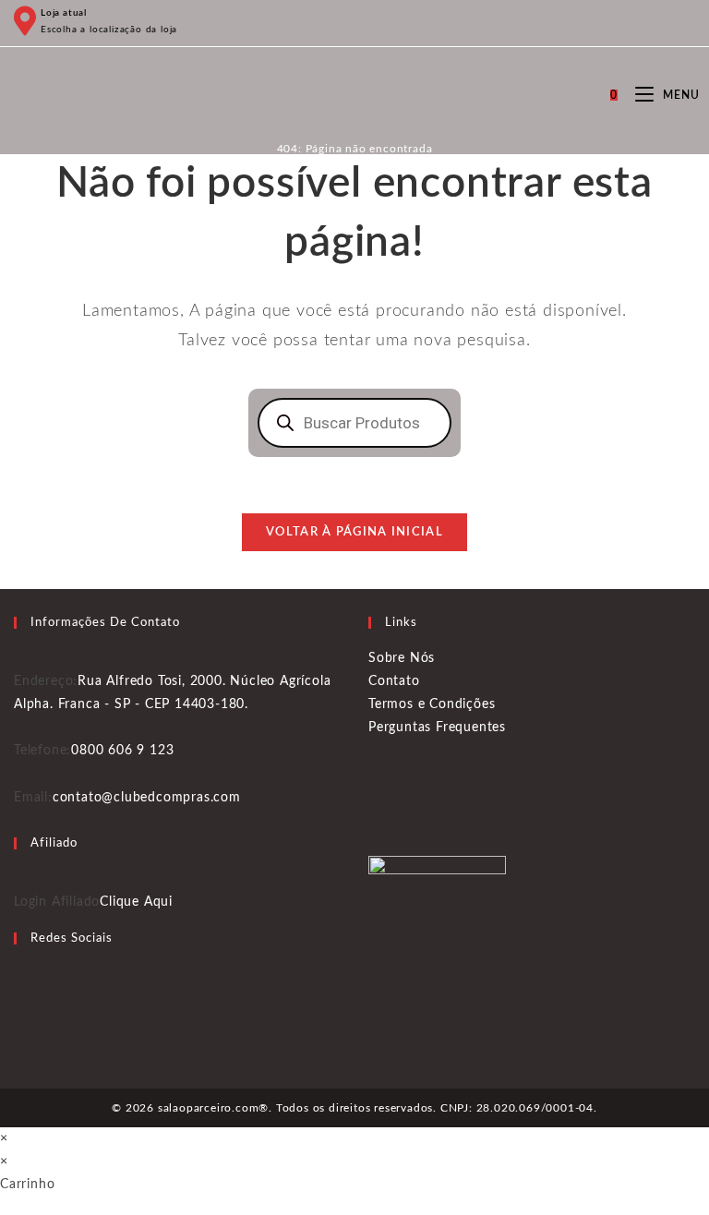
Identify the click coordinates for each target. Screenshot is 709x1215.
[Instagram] (19, 997)
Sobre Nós (401, 658)
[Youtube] (19, 1021)
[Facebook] (19, 974)
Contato (394, 681)
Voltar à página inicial (354, 532)
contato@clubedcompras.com (147, 797)
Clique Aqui (136, 902)
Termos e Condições (431, 704)
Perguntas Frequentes (437, 727)
